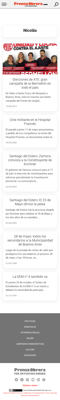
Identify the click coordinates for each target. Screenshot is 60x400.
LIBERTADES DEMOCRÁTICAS (30, 344)
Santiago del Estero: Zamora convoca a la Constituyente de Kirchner (30, 160)
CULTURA (30, 349)
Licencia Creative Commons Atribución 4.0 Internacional (23, 393)
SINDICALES (30, 327)
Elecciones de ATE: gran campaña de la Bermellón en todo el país (30, 83)
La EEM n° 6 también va (30, 277)
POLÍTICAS (30, 321)
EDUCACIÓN (30, 355)
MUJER (30, 338)
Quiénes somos (30, 385)
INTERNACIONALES (30, 332)
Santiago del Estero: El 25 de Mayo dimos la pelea (30, 202)
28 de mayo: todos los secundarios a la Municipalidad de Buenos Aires (30, 240)
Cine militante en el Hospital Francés (30, 122)
